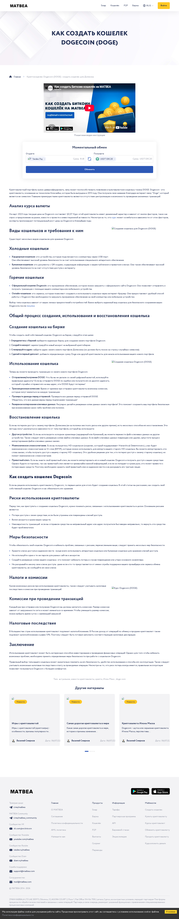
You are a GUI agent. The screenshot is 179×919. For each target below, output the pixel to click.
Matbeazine (150, 803)
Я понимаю (171, 912)
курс (114, 217)
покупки (31, 306)
